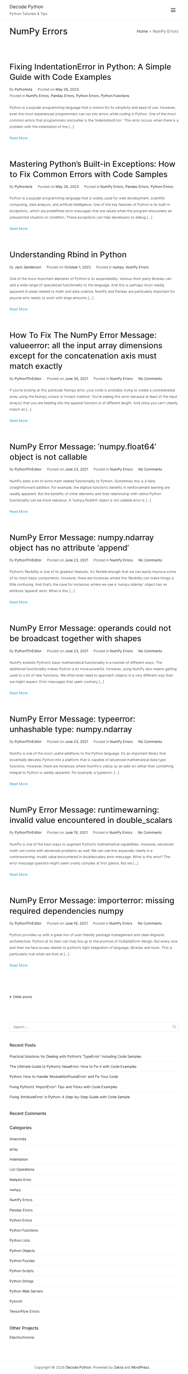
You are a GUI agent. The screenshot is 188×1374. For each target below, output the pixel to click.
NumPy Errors (37, 96)
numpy (118, 267)
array (14, 1149)
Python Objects (22, 1251)
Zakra (118, 1367)
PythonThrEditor (28, 378)
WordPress (140, 1367)
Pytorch (16, 1301)
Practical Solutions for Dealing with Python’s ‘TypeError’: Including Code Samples (75, 1056)
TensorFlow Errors (25, 1311)
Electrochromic (22, 1337)
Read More (18, 138)
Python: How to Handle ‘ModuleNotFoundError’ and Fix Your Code (64, 1076)
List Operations (22, 1169)
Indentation (19, 1159)
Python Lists (20, 1240)
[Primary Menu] (173, 10)
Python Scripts (22, 1271)
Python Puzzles (22, 1261)
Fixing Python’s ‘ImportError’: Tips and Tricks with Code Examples (64, 1087)
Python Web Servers (26, 1291)
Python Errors (87, 96)
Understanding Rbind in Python (68, 254)
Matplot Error (20, 1180)
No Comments (150, 378)
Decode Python (26, 7)
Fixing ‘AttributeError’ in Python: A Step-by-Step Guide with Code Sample (70, 1097)
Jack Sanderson (28, 267)
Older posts (22, 997)
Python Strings (22, 1281)
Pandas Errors (62, 96)
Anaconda (18, 1139)
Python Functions (115, 96)
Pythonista (23, 89)
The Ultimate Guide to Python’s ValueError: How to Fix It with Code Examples (73, 1066)
